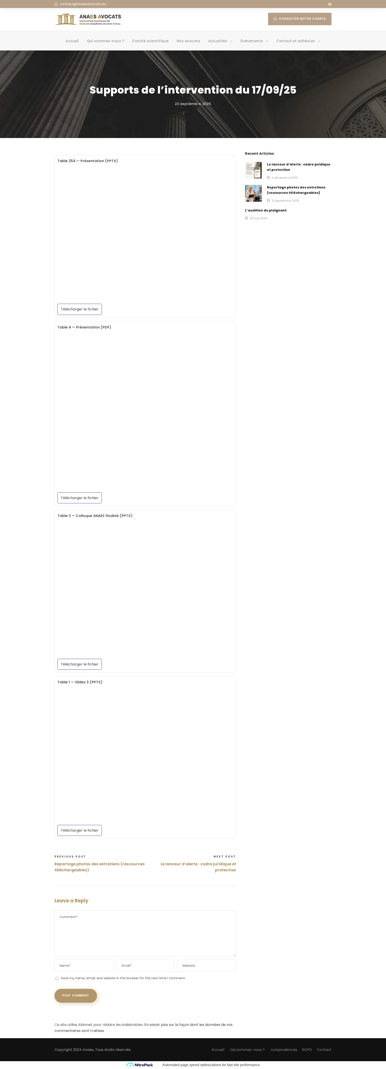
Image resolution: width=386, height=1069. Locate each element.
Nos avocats (188, 41)
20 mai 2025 (258, 218)
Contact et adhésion (295, 41)
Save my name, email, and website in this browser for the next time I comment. (123, 978)
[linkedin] (330, 4)
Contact (324, 1049)
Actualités (217, 41)
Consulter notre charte (302, 19)
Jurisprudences (283, 1049)
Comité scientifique (150, 41)
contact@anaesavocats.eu (83, 4)
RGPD (307, 1049)
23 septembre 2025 (193, 103)
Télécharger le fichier (80, 309)
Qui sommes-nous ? (105, 41)
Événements (252, 41)
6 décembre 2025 (285, 178)
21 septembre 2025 (285, 201)
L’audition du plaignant (266, 210)
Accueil (72, 41)
